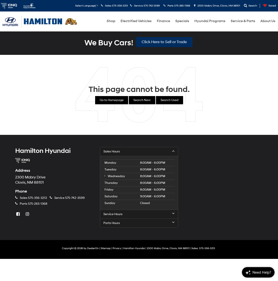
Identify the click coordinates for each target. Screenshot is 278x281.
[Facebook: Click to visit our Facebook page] (18, 214)
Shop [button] (111, 21)
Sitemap (106, 248)
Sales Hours (111, 151)
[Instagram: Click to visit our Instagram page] (27, 214)
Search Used (170, 100)
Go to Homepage (112, 100)
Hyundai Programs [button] (209, 21)
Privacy (117, 248)
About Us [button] (267, 21)
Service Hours (112, 214)
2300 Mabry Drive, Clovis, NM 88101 (218, 5)
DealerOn (93, 248)
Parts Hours (111, 223)
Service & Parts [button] (243, 21)
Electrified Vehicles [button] (136, 21)
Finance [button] (163, 21)
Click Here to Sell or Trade (164, 41)
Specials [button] (182, 21)
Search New (142, 100)
